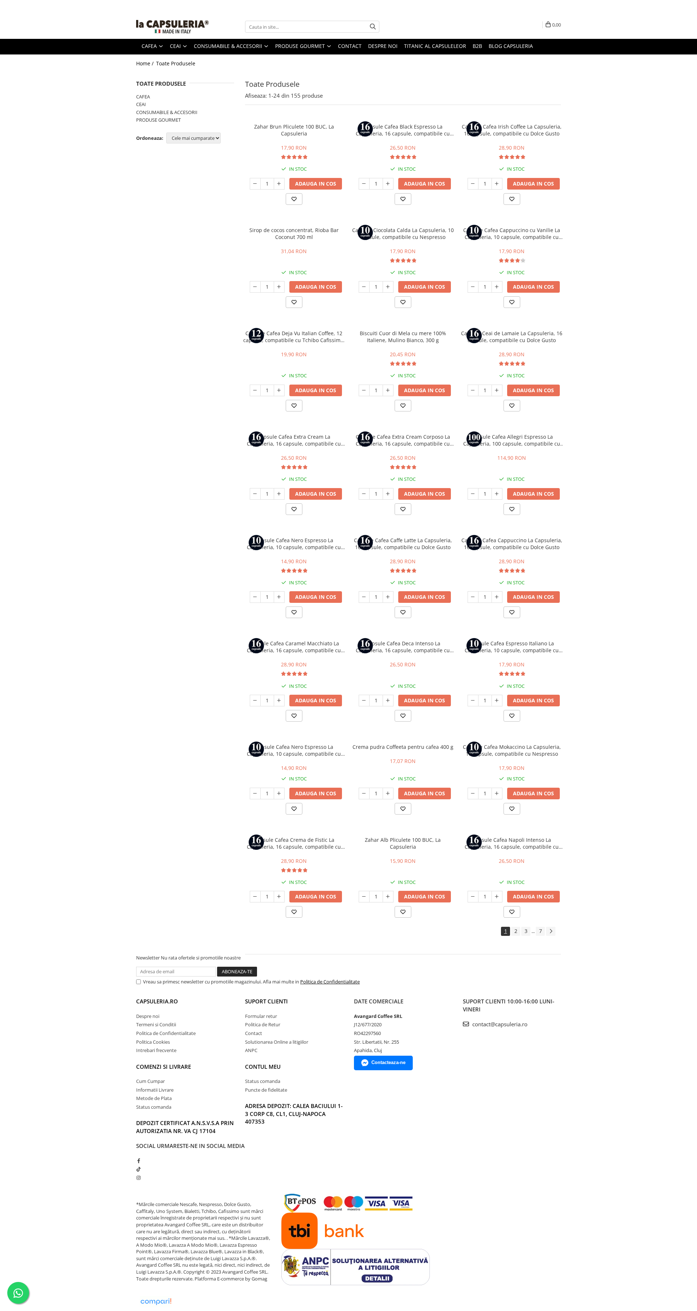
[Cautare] (372, 27)
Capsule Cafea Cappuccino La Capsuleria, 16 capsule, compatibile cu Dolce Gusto (511, 544)
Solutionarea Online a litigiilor (276, 1042)
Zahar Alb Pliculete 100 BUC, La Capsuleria (403, 843)
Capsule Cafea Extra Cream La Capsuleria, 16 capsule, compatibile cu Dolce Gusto (294, 440)
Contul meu (263, 1066)
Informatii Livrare (155, 1090)
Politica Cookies (153, 1042)
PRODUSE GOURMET (158, 120)
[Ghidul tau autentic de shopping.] (156, 1301)
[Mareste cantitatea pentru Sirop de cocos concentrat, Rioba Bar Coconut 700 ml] (279, 287)
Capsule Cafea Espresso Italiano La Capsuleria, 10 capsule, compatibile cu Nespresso (512, 647)
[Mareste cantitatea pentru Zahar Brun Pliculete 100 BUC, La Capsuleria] (279, 184)
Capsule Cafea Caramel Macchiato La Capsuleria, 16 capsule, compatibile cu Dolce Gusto (294, 647)
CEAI (141, 104)
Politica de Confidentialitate (330, 981)
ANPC (251, 1050)
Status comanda (153, 1107)
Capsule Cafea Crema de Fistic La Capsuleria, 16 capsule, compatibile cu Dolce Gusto (294, 843)
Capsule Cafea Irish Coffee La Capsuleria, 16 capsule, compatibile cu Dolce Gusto (512, 130)
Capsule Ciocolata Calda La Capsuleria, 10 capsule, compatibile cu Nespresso (403, 233)
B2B (477, 45)
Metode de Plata (154, 1098)
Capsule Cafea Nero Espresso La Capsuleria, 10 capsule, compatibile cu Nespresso (294, 544)
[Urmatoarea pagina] (550, 931)
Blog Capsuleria (511, 45)
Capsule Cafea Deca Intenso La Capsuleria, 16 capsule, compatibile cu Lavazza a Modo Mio (403, 647)
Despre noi (383, 45)
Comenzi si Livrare (163, 1066)
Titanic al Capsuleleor (435, 45)
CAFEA (143, 96)
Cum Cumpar (150, 1081)
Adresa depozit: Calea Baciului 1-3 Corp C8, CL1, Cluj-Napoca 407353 (294, 1113)
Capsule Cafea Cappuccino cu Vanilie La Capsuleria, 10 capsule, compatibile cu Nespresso (511, 233)
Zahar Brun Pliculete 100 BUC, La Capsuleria (294, 130)
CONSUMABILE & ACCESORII (166, 112)
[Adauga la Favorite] (294, 199)
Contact (350, 45)
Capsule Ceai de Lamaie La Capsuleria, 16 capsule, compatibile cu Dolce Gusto (511, 337)
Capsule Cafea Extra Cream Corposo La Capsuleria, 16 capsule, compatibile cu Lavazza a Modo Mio (403, 440)
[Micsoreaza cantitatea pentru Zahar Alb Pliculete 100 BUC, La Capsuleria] (364, 896)
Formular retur (261, 1016)
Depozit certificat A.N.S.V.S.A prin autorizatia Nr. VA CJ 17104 (185, 1126)
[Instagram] (138, 1177)
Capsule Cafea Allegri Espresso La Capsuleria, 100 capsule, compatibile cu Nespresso (511, 440)
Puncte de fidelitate (266, 1090)
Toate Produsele (175, 63)
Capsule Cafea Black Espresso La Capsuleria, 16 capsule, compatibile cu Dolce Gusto (403, 130)
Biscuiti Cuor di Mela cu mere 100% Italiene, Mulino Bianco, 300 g (403, 337)
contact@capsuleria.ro (499, 1024)
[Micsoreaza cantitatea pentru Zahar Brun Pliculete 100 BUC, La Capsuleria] (255, 184)
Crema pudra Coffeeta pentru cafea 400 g (402, 746)
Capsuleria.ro (157, 1001)
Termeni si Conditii (156, 1024)
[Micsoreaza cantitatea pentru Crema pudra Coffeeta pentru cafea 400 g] (364, 793)
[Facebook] (138, 1160)
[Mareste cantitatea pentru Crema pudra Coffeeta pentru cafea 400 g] (388, 793)
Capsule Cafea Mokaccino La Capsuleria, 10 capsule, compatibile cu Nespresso (512, 750)
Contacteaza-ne (388, 1062)
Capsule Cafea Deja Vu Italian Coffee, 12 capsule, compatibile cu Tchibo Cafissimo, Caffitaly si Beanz (294, 337)
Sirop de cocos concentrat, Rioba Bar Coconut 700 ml (294, 233)
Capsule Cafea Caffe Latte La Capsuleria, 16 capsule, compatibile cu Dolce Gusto (403, 544)
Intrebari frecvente (156, 1050)
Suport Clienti (266, 1001)
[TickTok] (138, 1169)
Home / (145, 63)
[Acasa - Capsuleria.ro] (172, 26)
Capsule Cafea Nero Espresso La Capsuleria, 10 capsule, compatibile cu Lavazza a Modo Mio (294, 750)
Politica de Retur (262, 1024)
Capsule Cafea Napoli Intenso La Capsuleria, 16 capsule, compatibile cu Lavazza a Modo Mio (512, 843)
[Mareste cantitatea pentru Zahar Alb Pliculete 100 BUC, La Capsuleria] (388, 896)
